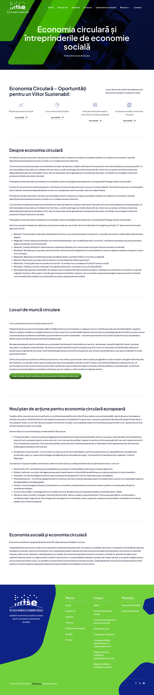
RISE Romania (37, 684)
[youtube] (144, 683)
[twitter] (140, 683)
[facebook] (136, 683)
